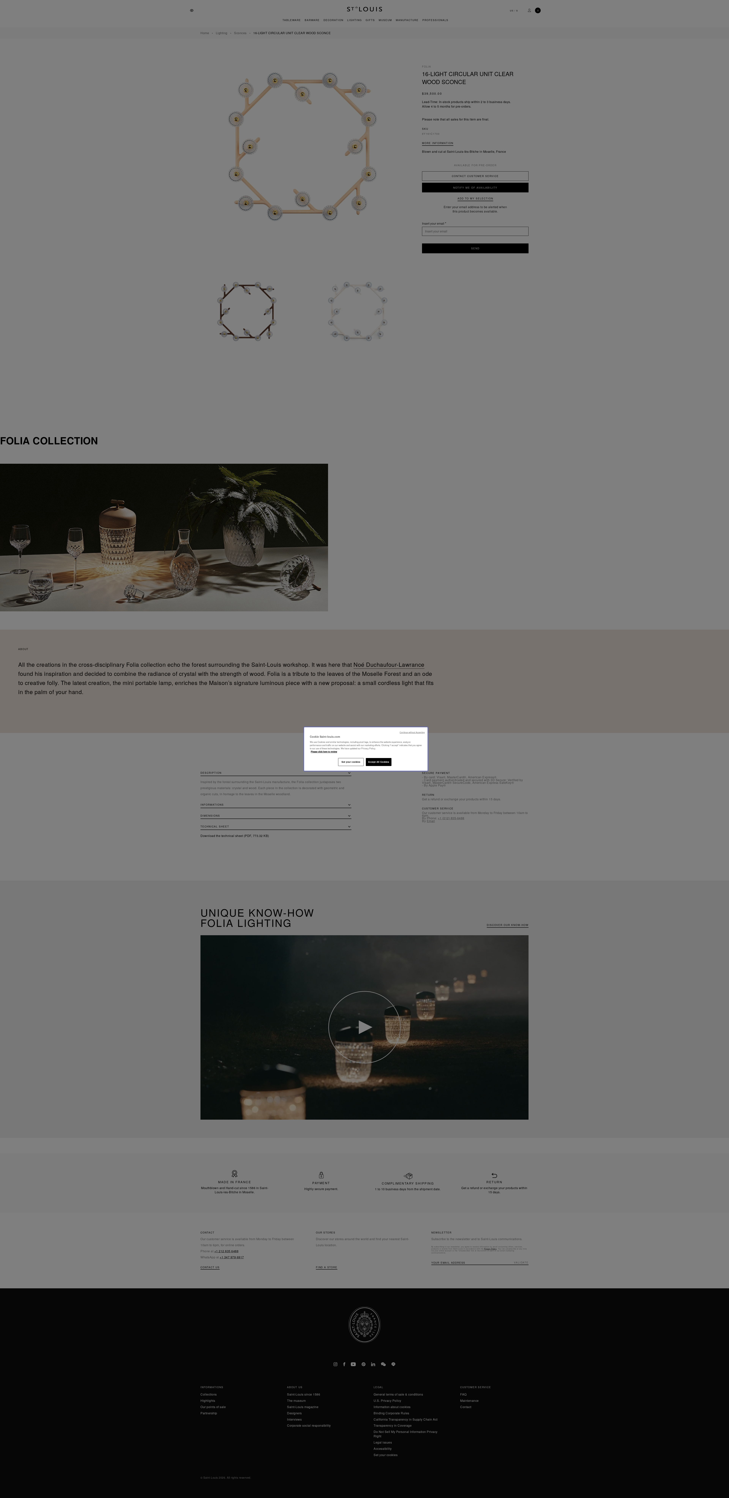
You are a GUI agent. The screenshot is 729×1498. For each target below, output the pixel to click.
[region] (366, 749)
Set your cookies (351, 761)
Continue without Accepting (412, 732)
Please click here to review (324, 751)
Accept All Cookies (378, 761)
